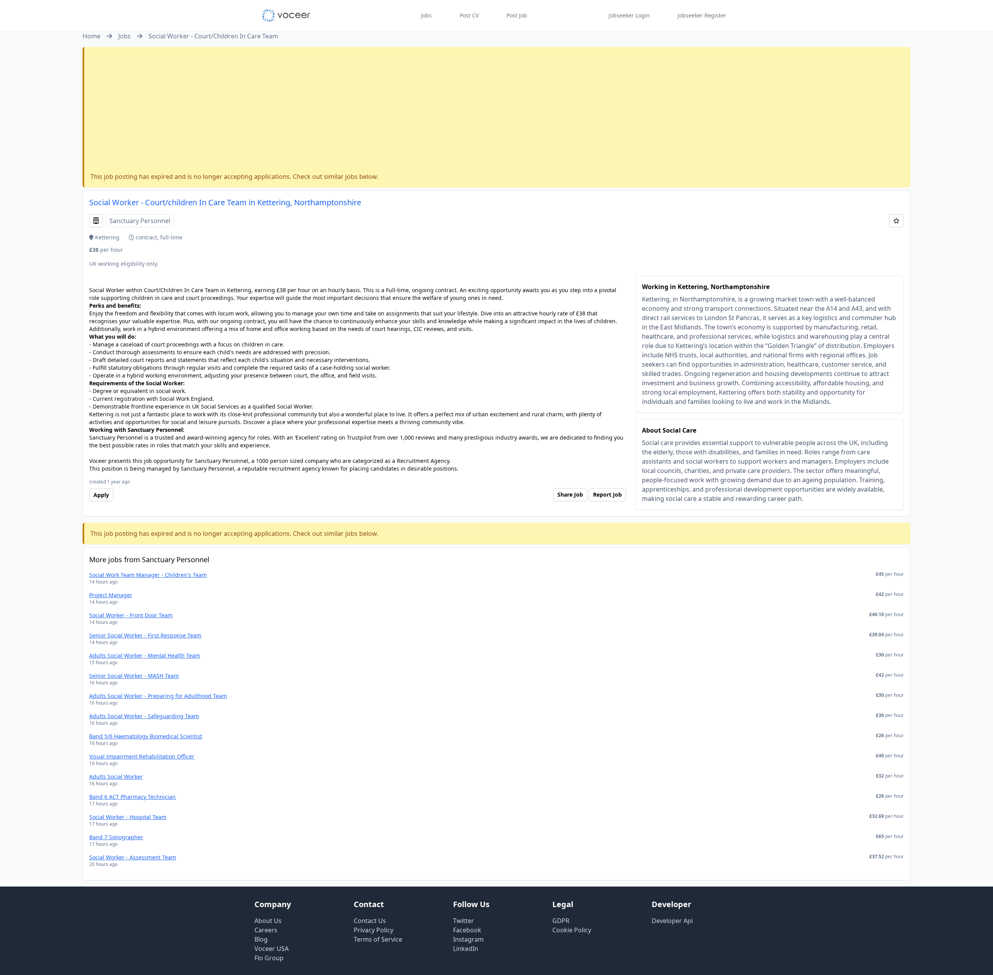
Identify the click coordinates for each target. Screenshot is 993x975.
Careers (265, 930)
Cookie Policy (571, 930)
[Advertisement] (497, 111)
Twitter (463, 920)
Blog (261, 939)
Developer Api (672, 920)
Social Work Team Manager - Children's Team (148, 574)
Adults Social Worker (116, 776)
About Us (268, 920)
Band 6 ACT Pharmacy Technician (132, 796)
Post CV (469, 15)
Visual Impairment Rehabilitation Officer (141, 756)
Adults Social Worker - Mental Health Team (144, 655)
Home (91, 36)
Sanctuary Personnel (139, 220)
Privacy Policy (373, 930)
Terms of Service (378, 939)
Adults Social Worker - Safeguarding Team (144, 716)
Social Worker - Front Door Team (131, 615)
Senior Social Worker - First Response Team (145, 635)
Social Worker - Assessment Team (132, 857)
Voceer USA (271, 948)
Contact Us (370, 920)
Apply (101, 495)
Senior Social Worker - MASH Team (134, 675)
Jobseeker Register (702, 15)
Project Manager (110, 595)
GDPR (560, 920)
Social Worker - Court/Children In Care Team (213, 36)
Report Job (607, 494)
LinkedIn (465, 948)
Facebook (467, 930)
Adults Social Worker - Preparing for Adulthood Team (158, 696)
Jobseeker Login (629, 15)
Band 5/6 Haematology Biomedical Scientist (145, 736)
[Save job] (896, 220)
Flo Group (269, 958)
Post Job (517, 15)
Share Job (570, 494)
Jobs (426, 15)
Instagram (468, 939)
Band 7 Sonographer (116, 837)
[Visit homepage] (286, 15)
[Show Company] (96, 220)
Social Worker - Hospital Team (127, 817)
